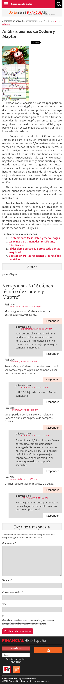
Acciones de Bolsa (21, 3)
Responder (52, 321)
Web (4, 604)
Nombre (7, 580)
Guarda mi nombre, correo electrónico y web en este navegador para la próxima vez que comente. (28, 621)
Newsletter (16, 648)
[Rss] (48, 650)
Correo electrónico (12, 592)
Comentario (9, 543)
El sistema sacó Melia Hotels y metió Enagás (34, 238)
